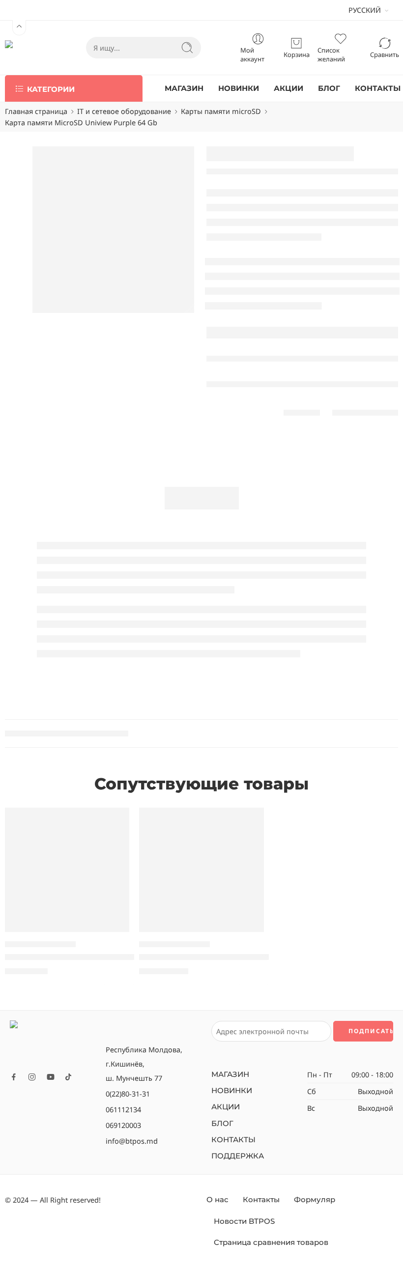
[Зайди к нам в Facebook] (14, 1077)
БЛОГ (329, 88)
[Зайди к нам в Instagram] (32, 1076)
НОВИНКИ (238, 88)
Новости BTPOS (244, 1221)
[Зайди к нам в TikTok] (68, 1076)
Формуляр (314, 1199)
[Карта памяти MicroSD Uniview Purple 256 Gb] (201, 870)
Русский (364, 10)
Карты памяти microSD (221, 111)
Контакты (261, 1199)
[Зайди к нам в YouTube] (50, 1076)
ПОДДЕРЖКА (237, 1156)
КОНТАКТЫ (378, 88)
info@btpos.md (132, 1141)
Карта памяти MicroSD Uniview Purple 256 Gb (233, 957)
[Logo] (53, 1042)
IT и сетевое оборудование (124, 111)
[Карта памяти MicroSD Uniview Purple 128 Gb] (67, 870)
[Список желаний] (115, 821)
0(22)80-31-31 (128, 1094)
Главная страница (36, 111)
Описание (202, 497)
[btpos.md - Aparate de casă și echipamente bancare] (26, 48)
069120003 (123, 1125)
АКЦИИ (288, 88)
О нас (217, 1199)
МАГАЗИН (184, 88)
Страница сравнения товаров (271, 1242)
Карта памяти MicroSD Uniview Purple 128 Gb (99, 957)
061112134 (123, 1109)
